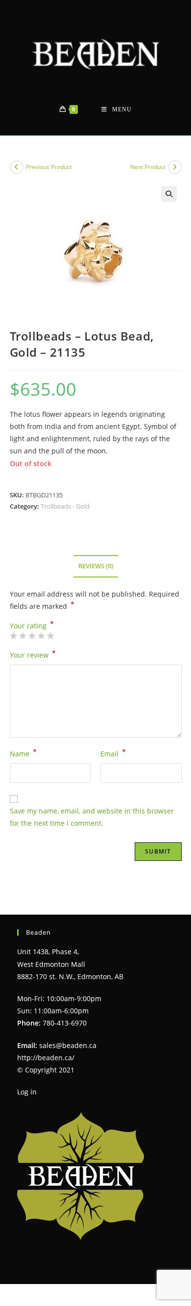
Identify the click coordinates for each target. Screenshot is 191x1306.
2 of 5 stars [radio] (22, 635)
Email (113, 753)
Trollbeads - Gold (65, 506)
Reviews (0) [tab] (95, 566)
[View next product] (175, 167)
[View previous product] (17, 167)
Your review (33, 654)
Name (23, 753)
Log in (27, 1091)
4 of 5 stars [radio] (41, 635)
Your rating (32, 625)
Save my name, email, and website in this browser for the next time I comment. (92, 817)
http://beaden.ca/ (45, 1057)
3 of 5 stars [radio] (31, 635)
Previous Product (49, 167)
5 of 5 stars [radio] (50, 635)
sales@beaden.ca (67, 1045)
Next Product (148, 167)
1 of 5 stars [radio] (13, 635)
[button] (169, 194)
